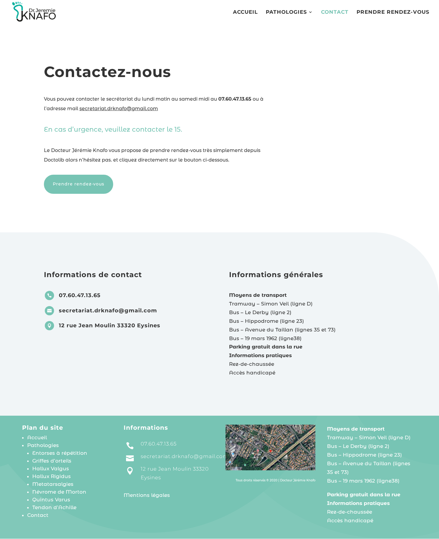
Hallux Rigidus (51, 476)
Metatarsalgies (52, 484)
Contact (335, 12)
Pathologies (286, 12)
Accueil (245, 12)
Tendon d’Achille (54, 507)
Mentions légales (147, 495)
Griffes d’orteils (51, 461)
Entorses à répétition (59, 453)
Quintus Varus (51, 500)
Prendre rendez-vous (393, 12)
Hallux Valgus (50, 469)
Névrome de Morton (59, 492)
